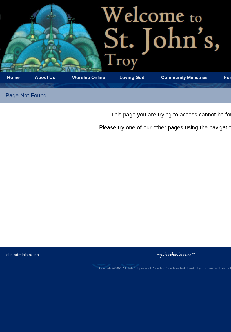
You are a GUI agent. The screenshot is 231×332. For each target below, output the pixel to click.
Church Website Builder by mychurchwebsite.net (198, 268)
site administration (22, 254)
